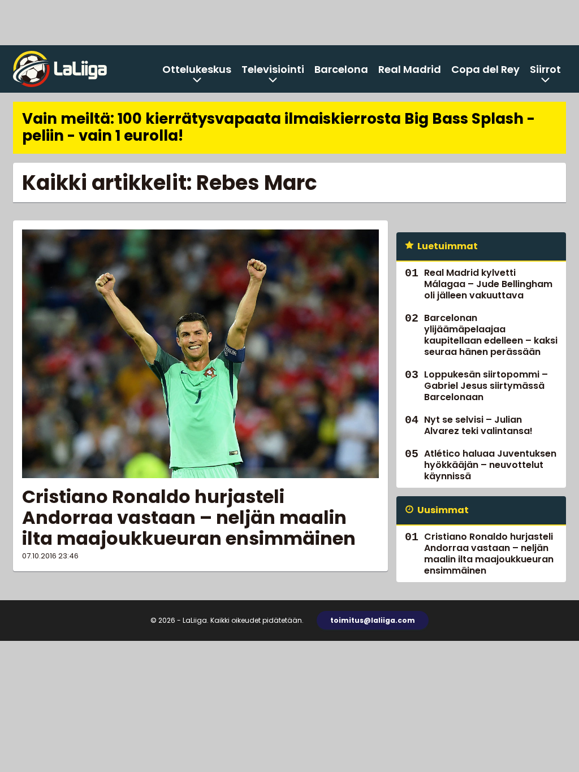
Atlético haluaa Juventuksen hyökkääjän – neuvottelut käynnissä (490, 465)
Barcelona (341, 69)
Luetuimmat (447, 246)
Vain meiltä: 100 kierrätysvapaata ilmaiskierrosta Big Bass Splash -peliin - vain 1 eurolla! (278, 127)
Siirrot (545, 69)
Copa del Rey (485, 69)
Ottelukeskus (196, 69)
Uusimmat (443, 510)
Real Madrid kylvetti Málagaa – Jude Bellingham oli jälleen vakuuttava (488, 284)
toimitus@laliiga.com (372, 620)
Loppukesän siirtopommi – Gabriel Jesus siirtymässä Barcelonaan (486, 386)
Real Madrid (409, 69)
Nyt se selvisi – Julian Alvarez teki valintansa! (478, 425)
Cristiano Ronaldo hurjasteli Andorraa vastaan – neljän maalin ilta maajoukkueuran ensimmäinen (189, 517)
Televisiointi (272, 69)
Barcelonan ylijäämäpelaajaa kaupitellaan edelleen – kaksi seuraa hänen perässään (491, 334)
